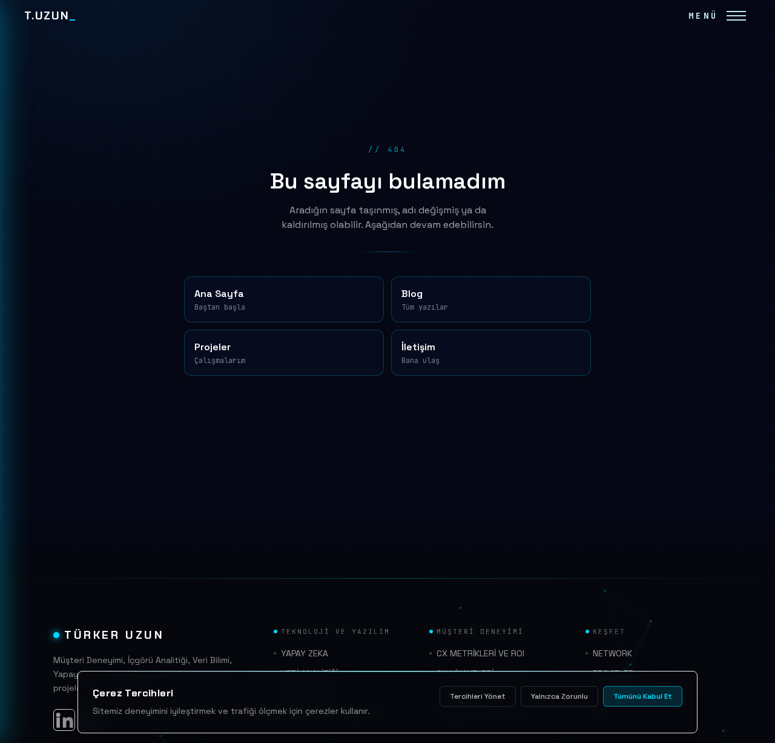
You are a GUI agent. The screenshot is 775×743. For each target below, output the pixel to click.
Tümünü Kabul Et (642, 696)
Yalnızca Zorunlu (559, 696)
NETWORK (612, 653)
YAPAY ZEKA (304, 653)
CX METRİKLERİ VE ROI (480, 653)
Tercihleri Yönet (478, 696)
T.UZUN (50, 15)
